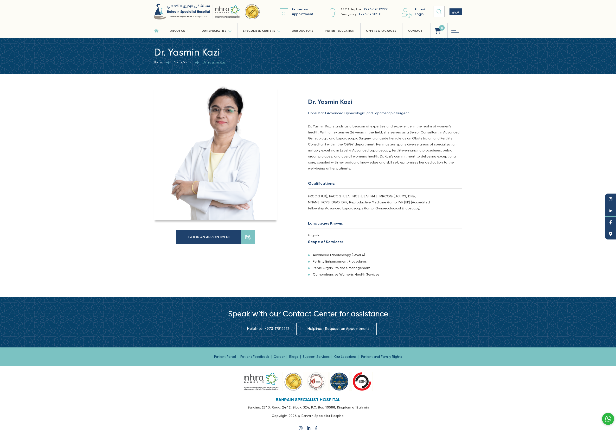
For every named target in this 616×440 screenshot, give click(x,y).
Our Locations (346, 356)
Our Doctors (303, 30)
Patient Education (339, 30)
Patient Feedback (255, 356)
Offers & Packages (381, 30)
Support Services (317, 356)
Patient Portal (225, 356)
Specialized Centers (259, 30)
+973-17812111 (370, 14)
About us (177, 30)
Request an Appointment (347, 329)
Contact (415, 30)
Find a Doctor (182, 62)
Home (158, 62)
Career (280, 356)
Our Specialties (213, 30)
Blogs (294, 356)
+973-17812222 (375, 9)
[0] (437, 31)
